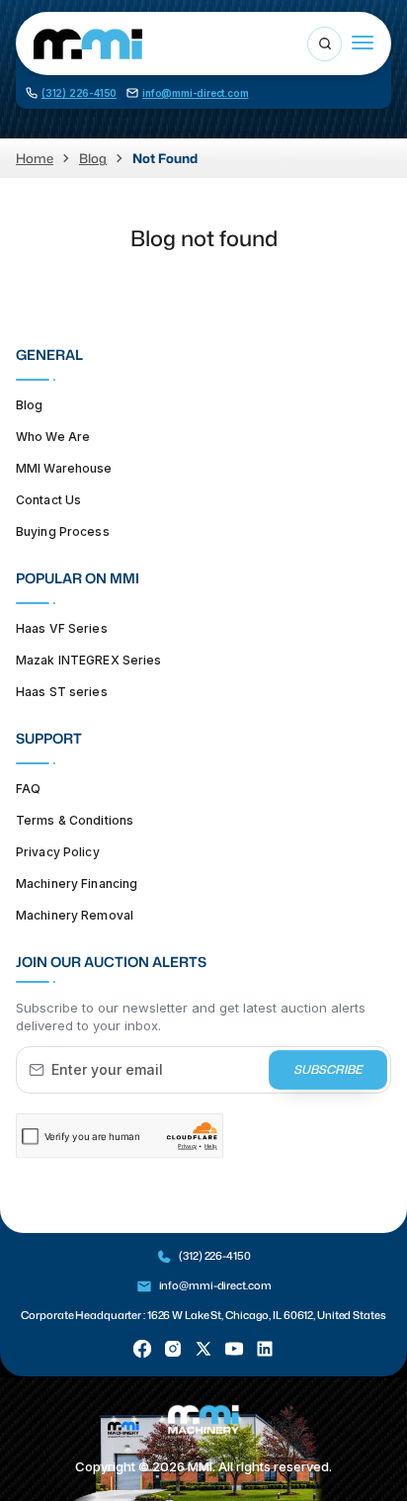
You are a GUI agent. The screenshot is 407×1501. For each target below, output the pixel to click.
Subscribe (328, 1069)
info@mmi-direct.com (215, 1285)
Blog (93, 158)
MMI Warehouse (64, 468)
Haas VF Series (62, 628)
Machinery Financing (76, 883)
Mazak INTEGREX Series (89, 660)
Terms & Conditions (74, 820)
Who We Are (53, 436)
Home (34, 158)
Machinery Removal (74, 915)
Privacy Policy (58, 851)
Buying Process (63, 531)
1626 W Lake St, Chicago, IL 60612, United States (266, 1315)
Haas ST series (62, 691)
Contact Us (48, 499)
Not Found (165, 158)
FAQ (28, 788)
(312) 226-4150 (214, 1256)
